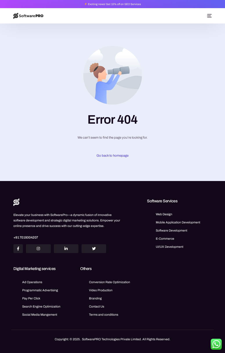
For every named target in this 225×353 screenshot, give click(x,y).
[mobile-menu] (209, 16)
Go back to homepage (112, 155)
